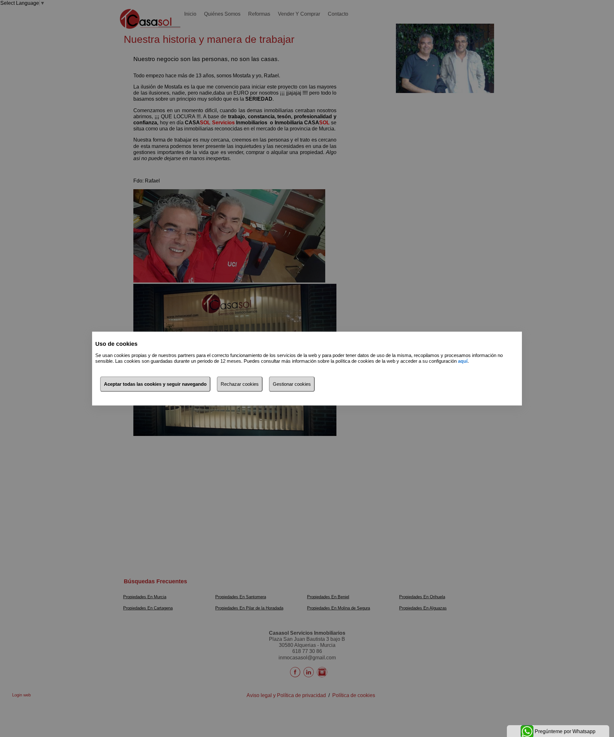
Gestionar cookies (292, 383)
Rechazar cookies (240, 383)
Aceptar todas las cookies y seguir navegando (155, 383)
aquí (463, 361)
